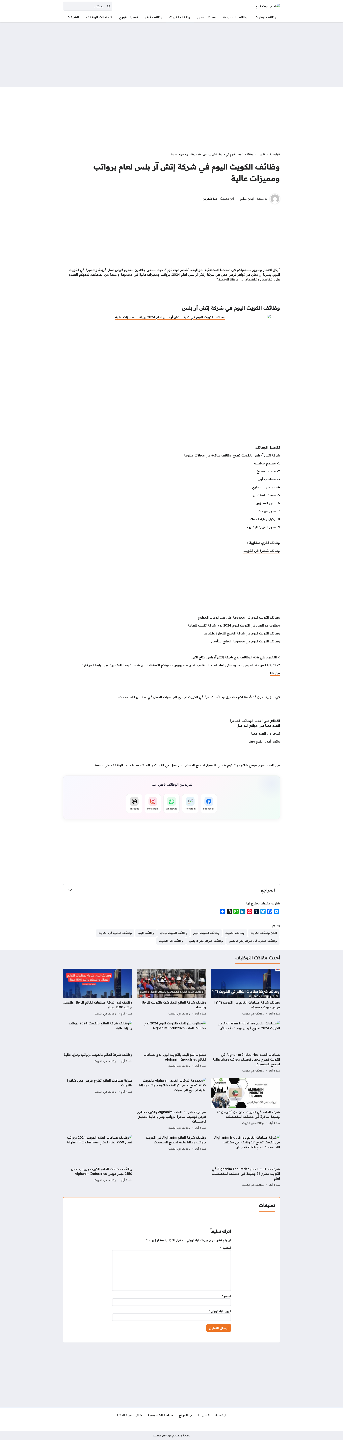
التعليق (225, 1247)
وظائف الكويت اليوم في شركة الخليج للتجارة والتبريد (242, 633)
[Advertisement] (171, 55)
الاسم (226, 1296)
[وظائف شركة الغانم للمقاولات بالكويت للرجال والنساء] (171, 992)
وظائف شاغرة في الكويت (261, 551)
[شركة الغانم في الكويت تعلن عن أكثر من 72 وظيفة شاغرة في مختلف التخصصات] (245, 1104)
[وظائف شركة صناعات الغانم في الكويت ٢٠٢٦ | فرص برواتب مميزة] (245, 992)
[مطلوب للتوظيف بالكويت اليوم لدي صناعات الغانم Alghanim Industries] (171, 1047)
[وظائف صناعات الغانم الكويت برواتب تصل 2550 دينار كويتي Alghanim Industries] (97, 1161)
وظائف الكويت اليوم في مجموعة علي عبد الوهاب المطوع (239, 617)
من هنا (275, 673)
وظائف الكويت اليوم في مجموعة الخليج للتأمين (245, 641)
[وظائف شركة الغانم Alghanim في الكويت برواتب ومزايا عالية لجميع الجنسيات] (171, 1161)
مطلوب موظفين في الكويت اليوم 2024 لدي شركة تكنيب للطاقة (234, 625)
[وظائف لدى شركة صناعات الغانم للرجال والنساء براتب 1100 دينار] (97, 992)
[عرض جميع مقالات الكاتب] (275, 199)
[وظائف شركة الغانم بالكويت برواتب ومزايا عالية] (97, 1047)
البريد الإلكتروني (220, 1311)
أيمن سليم (247, 198)
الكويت (262, 154)
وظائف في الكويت (253, 1013)
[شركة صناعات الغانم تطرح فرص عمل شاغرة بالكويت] (97, 1104)
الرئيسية (275, 154)
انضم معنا (258, 733)
